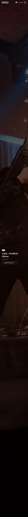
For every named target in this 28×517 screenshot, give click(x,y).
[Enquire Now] (22, 2)
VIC (3, 250)
